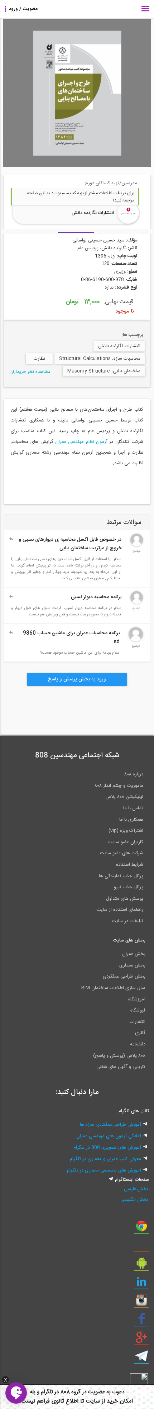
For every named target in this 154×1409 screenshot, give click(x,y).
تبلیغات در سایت (127, 921)
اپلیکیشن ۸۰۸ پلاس (124, 797)
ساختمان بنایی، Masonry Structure (103, 371)
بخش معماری (132, 965)
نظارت (39, 359)
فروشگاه (137, 1010)
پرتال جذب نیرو (128, 887)
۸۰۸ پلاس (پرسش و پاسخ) (119, 1056)
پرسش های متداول (124, 899)
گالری (140, 1033)
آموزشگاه (136, 999)
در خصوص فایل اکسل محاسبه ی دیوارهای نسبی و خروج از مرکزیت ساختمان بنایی (70, 544)
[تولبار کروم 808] (141, 1228)
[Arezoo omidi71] (136, 545)
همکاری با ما (131, 820)
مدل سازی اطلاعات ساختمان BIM (113, 988)
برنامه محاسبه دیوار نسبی (96, 597)
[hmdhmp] (136, 640)
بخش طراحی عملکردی (124, 976)
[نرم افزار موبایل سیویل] (141, 1265)
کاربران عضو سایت (125, 842)
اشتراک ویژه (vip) (126, 831)
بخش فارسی (136, 1189)
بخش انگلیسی (134, 1200)
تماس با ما (133, 808)
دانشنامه (137, 1044)
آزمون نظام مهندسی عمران (80, 442)
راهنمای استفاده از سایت (119, 910)
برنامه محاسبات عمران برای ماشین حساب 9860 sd (71, 637)
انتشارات (137, 1022)
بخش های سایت (129, 940)
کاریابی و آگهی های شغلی (120, 1067)
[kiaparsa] (136, 602)
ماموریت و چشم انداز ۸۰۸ (119, 786)
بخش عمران (133, 954)
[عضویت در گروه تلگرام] (141, 1358)
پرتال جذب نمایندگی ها (121, 876)
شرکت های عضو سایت (121, 853)
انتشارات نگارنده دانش (93, 213)
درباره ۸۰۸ (133, 774)
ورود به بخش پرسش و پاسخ (77, 679)
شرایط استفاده (129, 865)
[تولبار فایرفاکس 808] (141, 1247)
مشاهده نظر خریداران (29, 372)
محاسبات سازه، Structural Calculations (99, 359)
